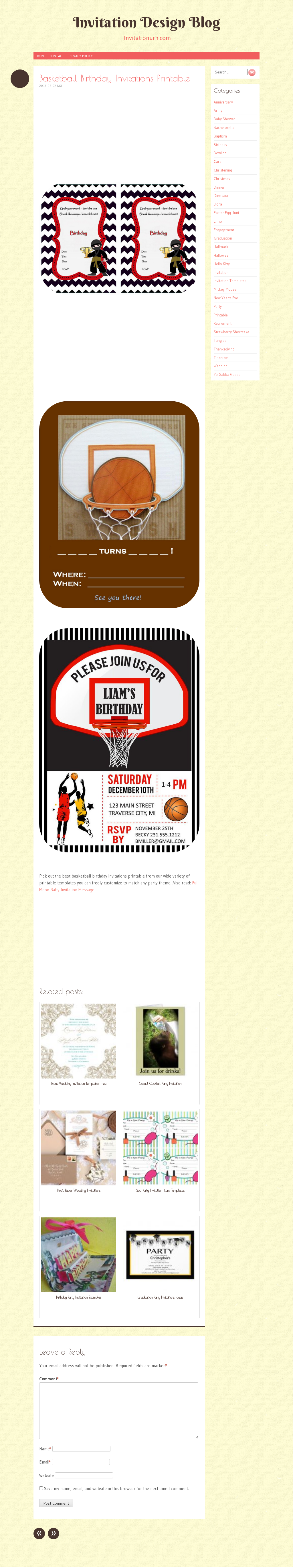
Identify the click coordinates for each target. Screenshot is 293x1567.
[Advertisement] (119, 135)
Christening (223, 170)
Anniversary (223, 102)
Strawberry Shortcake (231, 332)
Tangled (220, 340)
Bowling (220, 153)
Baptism (220, 136)
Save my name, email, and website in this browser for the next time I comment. (116, 1488)
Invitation (221, 272)
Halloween (222, 255)
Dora (218, 204)
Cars (217, 161)
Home (40, 56)
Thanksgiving (224, 349)
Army (218, 110)
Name (45, 1449)
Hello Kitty (222, 264)
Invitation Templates (230, 280)
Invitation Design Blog (146, 22)
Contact (57, 56)
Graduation (223, 238)
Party (218, 306)
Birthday (220, 144)
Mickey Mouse (225, 289)
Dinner (219, 187)
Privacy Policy (81, 56)
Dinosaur (221, 195)
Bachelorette (224, 127)
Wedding (220, 366)
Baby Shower (224, 119)
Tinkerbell (221, 357)
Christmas (222, 178)
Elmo (218, 221)
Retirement (222, 323)
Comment (49, 1378)
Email (45, 1462)
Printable (221, 315)
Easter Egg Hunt (226, 212)
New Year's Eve (226, 298)
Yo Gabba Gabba (227, 374)
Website (46, 1475)
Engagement (224, 230)
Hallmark (221, 246)
